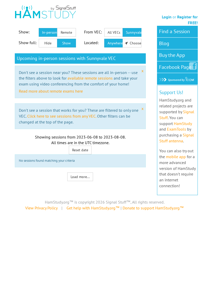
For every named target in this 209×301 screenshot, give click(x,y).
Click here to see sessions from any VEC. (61, 116)
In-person (49, 32)
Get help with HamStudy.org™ (93, 207)
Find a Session (174, 31)
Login (167, 16)
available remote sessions (90, 78)
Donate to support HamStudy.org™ (153, 207)
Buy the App (172, 55)
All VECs (114, 32)
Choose (135, 43)
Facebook (175, 67)
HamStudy (183, 123)
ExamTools (176, 129)
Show (66, 43)
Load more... (80, 176)
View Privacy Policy (41, 207)
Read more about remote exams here (51, 91)
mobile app (176, 156)
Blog (164, 43)
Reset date (80, 150)
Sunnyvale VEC (133, 32)
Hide (47, 43)
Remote (66, 32)
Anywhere (115, 43)
